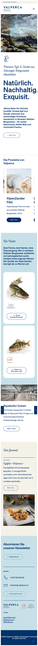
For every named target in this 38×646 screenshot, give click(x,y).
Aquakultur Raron (14, 406)
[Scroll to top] (33, 641)
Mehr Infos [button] (12, 135)
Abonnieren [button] (14, 557)
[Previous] (2, 414)
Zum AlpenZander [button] (16, 316)
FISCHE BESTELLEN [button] (15, 594)
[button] (34, 9)
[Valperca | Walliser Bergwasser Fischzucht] (12, 9)
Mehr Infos (14, 219)
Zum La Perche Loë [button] (16, 370)
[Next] (36, 414)
